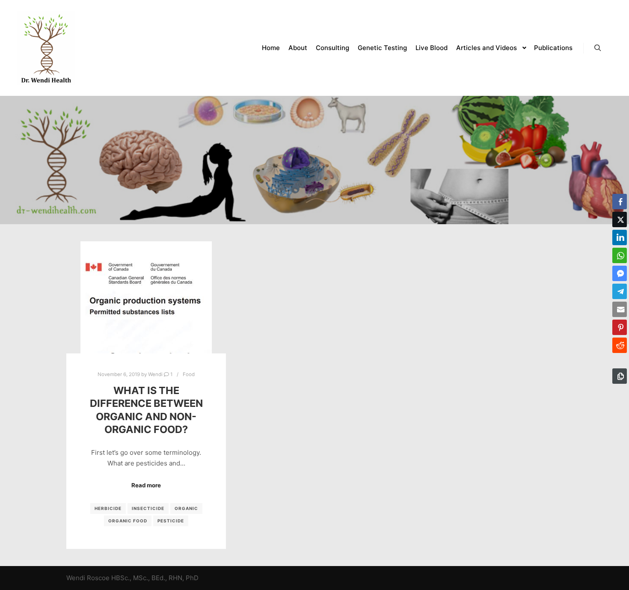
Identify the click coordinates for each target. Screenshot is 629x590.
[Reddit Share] (619, 345)
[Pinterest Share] (619, 327)
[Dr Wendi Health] (46, 48)
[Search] (597, 47)
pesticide (170, 520)
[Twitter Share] (619, 219)
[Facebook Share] (619, 201)
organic (186, 508)
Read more (146, 485)
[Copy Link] (619, 376)
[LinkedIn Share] (619, 237)
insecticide (148, 508)
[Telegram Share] (619, 291)
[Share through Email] (619, 309)
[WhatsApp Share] (619, 255)
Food (189, 374)
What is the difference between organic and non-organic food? (146, 410)
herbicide (108, 508)
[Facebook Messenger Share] (619, 273)
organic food (127, 520)
